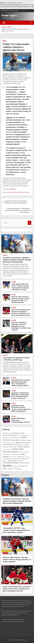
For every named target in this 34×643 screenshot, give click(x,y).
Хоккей (5, 255)
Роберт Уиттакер (24, 192)
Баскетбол (5, 437)
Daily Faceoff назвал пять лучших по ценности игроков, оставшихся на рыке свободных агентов (21, 312)
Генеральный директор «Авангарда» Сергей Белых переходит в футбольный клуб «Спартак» (17, 210)
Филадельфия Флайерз (10, 463)
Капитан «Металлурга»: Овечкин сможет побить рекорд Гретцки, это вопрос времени (20, 299)
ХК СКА (21, 466)
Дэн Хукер (12, 442)
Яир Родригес (17, 468)
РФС (16, 456)
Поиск (29, 223)
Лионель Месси (6, 449)
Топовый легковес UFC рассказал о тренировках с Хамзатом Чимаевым (16, 202)
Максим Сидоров (10, 452)
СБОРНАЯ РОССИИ (7, 458)
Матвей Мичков (15, 454)
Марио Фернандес (7, 454)
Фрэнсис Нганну (24, 463)
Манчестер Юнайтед (24, 452)
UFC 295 (10, 433)
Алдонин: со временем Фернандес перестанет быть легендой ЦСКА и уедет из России (20, 395)
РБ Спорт (11, 456)
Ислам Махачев (7, 445)
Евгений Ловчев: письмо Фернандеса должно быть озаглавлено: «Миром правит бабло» (20, 382)
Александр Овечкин (24, 435)
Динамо (23, 440)
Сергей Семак (16, 458)
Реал (19, 457)
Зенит (18, 442)
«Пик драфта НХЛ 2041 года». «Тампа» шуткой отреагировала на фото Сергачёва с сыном (20, 286)
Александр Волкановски (10, 435)
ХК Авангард (16, 466)
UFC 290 (5, 433)
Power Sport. (9, 15)
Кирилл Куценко (23, 447)
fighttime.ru (12, 189)
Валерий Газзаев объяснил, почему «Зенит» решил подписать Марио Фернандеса (21, 408)
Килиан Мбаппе (13, 447)
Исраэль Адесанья (18, 444)
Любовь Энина (17, 449)
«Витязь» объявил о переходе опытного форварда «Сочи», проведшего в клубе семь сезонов (21, 326)
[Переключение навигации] (3, 23)
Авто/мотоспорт (19, 433)
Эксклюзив (10, 468)
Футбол (5, 355)
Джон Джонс (15, 440)
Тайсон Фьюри (11, 461)
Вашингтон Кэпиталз (15, 437)
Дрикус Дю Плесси (12, 192)
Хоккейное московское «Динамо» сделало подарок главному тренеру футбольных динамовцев (17, 260)
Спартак (23, 459)
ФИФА (21, 460)
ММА (4, 41)
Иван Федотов (26, 442)
